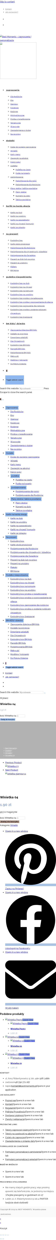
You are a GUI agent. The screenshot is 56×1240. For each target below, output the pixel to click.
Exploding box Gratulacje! (22, 616)
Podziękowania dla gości (27, 491)
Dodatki (9, 453)
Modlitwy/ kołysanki (19, 654)
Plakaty (13, 567)
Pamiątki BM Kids (18, 643)
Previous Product (13, 762)
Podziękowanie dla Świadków (24, 556)
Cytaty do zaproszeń (15, 1137)
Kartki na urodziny (18, 522)
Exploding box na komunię (22, 586)
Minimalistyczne (17, 430)
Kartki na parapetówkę (20, 526)
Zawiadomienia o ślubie (21, 445)
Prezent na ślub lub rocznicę (23, 560)
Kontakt (8, 9)
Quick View (27, 1020)
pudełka (15, 476)
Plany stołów (21, 503)
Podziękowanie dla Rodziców (29, 495)
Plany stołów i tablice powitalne (26, 499)
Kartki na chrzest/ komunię (22, 529)
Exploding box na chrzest (22, 583)
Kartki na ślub (16, 518)
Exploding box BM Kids (21, 639)
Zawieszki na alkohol (20, 468)
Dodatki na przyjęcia (19, 628)
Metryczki (14, 650)
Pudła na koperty (24, 483)
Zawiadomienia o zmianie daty (20, 1141)
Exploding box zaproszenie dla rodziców (29, 605)
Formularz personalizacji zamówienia (23, 1152)
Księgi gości (15, 472)
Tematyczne (16, 438)
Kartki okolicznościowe (21, 545)
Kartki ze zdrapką (18, 533)
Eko (12, 415)
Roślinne (14, 427)
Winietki (14, 461)
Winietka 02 (16, 1046)
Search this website (9, 388)
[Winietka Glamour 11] (15, 774)
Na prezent (11, 537)
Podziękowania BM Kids (21, 647)
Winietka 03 (16, 1063)
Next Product (11, 770)
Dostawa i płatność (14, 1115)
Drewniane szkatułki (19, 632)
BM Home (14, 571)
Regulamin (10, 1108)
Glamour (14, 419)
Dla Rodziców (16, 411)
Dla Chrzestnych (18, 635)
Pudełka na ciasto (24, 480)
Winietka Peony (18, 1029)
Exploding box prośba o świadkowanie (28, 594)
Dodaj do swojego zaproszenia (24, 457)
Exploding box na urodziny (23, 590)
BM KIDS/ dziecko (14, 620)
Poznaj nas (10, 1100)
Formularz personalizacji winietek (21, 1159)
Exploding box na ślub (20, 579)
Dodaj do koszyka (7, 719)
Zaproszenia (12, 408)
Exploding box (17, 541)
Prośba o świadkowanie (21, 434)
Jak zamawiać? (11, 12)
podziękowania (18, 487)
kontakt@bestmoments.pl (24, 1086)
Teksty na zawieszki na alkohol (20, 1134)
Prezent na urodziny (19, 563)
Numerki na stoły (23, 507)
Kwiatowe (14, 423)
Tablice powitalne (24, 510)
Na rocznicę (16, 449)
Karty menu (15, 464)
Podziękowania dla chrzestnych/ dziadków (30, 552)
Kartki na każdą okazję (16, 514)
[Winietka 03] (12, 766)
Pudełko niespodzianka (17, 575)
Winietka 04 (10, 755)
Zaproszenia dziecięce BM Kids (24, 624)
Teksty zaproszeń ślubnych (18, 1130)
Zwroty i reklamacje (14, 1119)
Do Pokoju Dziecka (19, 658)
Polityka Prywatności (15, 1111)
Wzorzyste (15, 442)
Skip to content (7, 2)
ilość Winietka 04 (8, 715)
